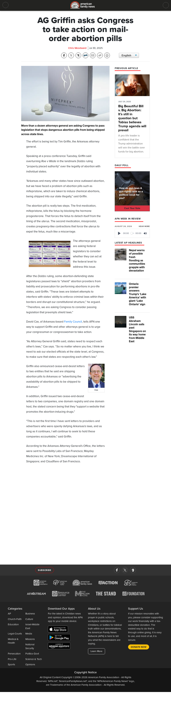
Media (28, 633)
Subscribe (44, 570)
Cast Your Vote (132, 208)
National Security (29, 646)
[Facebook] (117, 570)
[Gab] (133, 570)
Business (30, 613)
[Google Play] (60, 637)
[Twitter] (125, 570)
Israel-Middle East (32, 626)
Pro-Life (12, 659)
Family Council (73, 321)
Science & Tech (33, 659)
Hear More (144, 226)
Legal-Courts (15, 633)
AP (9, 613)
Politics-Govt (32, 653)
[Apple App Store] (59, 629)
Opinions (30, 664)
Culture (29, 619)
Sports (11, 664)
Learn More (96, 651)
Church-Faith (15, 619)
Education (13, 624)
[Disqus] (65, 515)
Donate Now (138, 647)
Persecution (14, 653)
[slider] (132, 233)
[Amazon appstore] (59, 646)
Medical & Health (13, 641)
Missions (30, 639)
